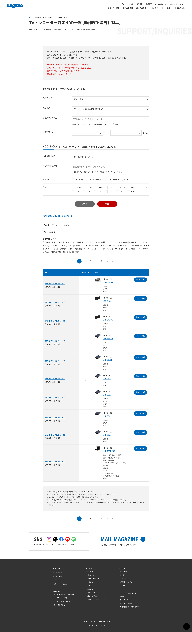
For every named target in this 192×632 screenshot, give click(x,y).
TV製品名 (46, 108)
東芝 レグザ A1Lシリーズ (55, 283)
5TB (99, 191)
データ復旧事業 (58, 605)
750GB (100, 187)
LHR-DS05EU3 (109, 282)
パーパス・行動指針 (93, 579)
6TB (110, 191)
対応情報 (122, 596)
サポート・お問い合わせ (175, 8)
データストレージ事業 (60, 598)
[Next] (107, 261)
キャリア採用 (124, 579)
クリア (85, 204)
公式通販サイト (155, 8)
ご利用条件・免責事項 (88, 622)
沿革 (88, 586)
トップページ (57, 568)
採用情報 (149, 4)
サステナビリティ (175, 4)
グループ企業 (91, 593)
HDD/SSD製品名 (49, 155)
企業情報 (140, 4)
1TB (110, 187)
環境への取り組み (92, 596)
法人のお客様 (141, 8)
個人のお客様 (128, 8)
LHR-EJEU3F (108, 338)
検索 (107, 204)
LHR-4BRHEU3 (109, 451)
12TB (133, 191)
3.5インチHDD (96, 179)
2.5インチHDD (113, 179)
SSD (126, 179)
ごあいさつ (90, 575)
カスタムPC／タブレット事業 (63, 594)
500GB (89, 187)
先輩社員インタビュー (126, 582)
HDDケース (79, 179)
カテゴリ (46, 179)
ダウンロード (124, 600)
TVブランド (47, 98)
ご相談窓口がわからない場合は (129, 607)
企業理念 (90, 582)
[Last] (112, 261)
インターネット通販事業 (61, 601)
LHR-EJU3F (107, 360)
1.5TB (122, 187)
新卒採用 (122, 575)
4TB (88, 191)
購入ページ (139, 280)
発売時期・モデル (50, 131)
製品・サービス (114, 8)
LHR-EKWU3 (108, 319)
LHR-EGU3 (107, 435)
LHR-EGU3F (107, 416)
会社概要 (90, 572)
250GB (78, 187)
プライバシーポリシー (103, 622)
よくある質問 (124, 586)
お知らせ (130, 4)
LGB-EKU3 (107, 301)
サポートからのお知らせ (127, 603)
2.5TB (144, 187)
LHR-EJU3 (107, 378)
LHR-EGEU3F (108, 394)
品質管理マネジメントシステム (96, 600)
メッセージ (123, 572)
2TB (132, 187)
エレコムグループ (160, 4)
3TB (77, 191)
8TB (121, 191)
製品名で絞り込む (50, 118)
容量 (44, 187)
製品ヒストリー (92, 589)
